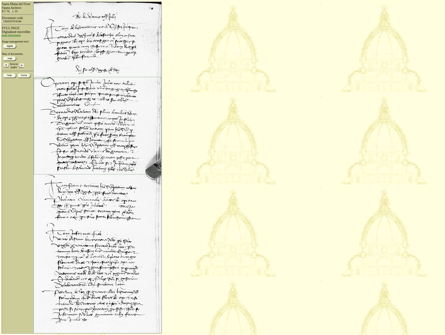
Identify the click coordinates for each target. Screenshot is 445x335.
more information (11, 35)
